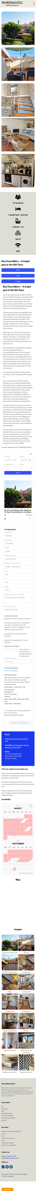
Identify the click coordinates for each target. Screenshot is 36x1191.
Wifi (19, 747)
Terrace (26, 745)
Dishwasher (19, 745)
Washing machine (11, 747)
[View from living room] (10, 950)
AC (14, 745)
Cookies (25, 1174)
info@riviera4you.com (12, 1158)
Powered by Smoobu (26, 873)
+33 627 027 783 (11, 1156)
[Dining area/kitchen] (10, 1028)
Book (18, 270)
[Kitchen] (26, 1028)
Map (18, 276)
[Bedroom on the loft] (10, 1070)
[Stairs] (10, 989)
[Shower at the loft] (26, 1070)
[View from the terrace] (10, 970)
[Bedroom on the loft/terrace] (26, 1048)
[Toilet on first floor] (10, 1048)
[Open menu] (34, 4)
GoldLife (11, 1176)
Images (18, 281)
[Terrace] (26, 950)
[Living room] (26, 970)
